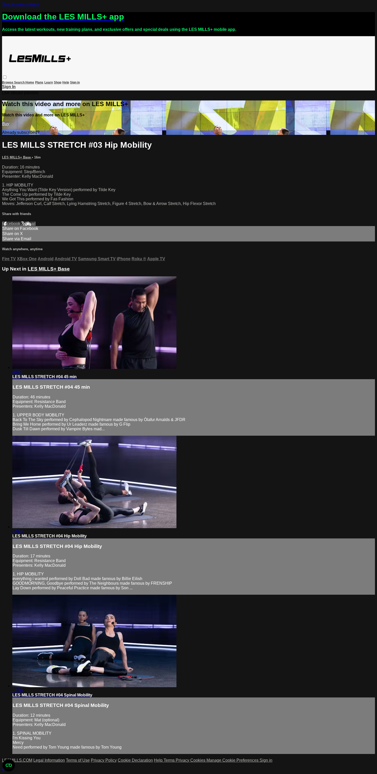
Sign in (75, 82)
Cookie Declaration (135, 760)
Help (65, 82)
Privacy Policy (104, 760)
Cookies (198, 760)
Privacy (183, 760)
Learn (48, 82)
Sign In (9, 87)
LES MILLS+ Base (17, 157)
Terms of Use (78, 760)
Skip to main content (20, 4)
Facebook (11, 223)
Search (19, 82)
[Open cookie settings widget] (9, 765)
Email (30, 223)
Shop (57, 82)
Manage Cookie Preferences (233, 760)
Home (29, 82)
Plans (39, 82)
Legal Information (49, 760)
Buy (5, 124)
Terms (170, 760)
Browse (8, 82)
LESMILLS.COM (17, 760)
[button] (4, 77)
